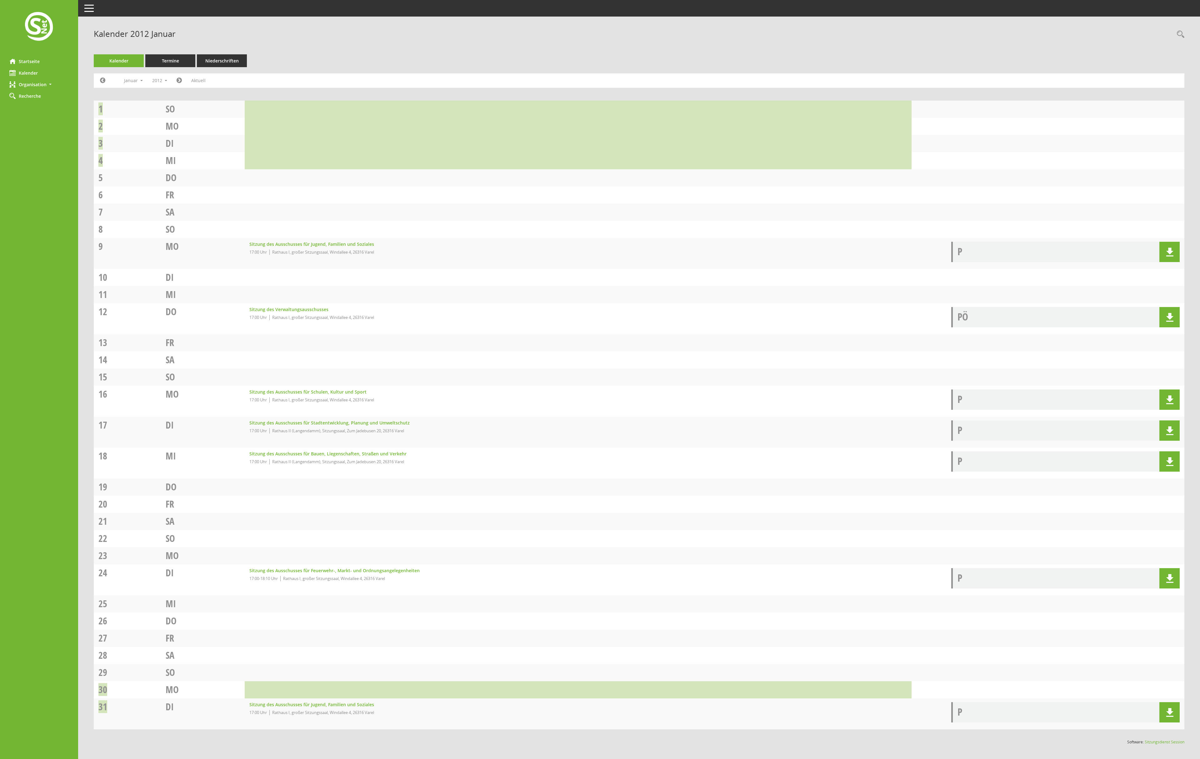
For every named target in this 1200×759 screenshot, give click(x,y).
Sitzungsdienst (1164, 742)
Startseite (29, 61)
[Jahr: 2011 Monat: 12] (102, 80)
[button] (39, 84)
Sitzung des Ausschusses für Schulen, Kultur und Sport (308, 392)
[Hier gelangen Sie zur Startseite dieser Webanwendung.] (39, 27)
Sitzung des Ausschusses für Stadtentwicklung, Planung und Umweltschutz (329, 423)
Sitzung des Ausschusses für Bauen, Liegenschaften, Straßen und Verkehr (328, 454)
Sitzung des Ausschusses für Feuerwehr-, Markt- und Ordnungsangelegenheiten (334, 570)
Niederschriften (222, 61)
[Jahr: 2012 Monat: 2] (179, 80)
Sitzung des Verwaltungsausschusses (288, 309)
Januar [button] (131, 80)
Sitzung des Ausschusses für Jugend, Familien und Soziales (311, 244)
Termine (170, 61)
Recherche (30, 96)
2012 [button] (157, 80)
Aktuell (198, 80)
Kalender (28, 73)
